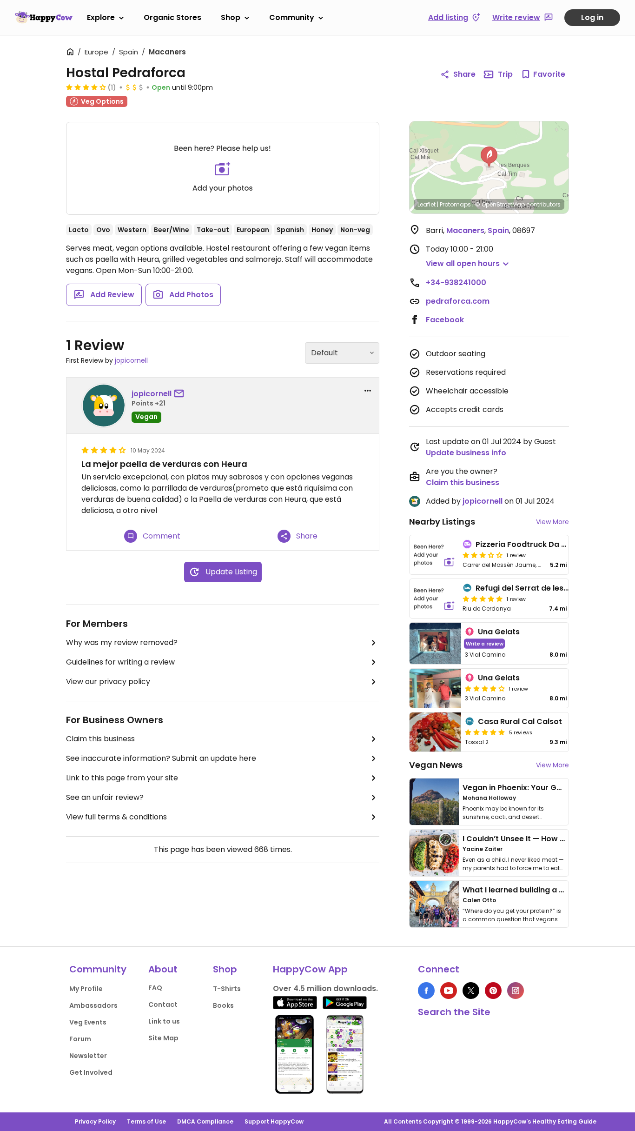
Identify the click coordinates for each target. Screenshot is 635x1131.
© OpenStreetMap (500, 204)
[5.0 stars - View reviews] (482, 598)
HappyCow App (310, 969)
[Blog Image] (434, 801)
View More (552, 521)
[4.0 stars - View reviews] (485, 688)
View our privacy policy (108, 681)
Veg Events (87, 1022)
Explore (101, 17)
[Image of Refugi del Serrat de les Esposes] (434, 598)
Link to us (164, 1021)
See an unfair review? (105, 797)
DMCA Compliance (205, 1121)
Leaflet (426, 204)
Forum (80, 1039)
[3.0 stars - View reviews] (482, 555)
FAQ (155, 987)
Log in (592, 17)
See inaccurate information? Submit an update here (161, 758)
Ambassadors (93, 1005)
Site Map (163, 1038)
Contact (163, 1004)
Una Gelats (499, 631)
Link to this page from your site (122, 777)
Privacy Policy (95, 1121)
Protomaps (455, 204)
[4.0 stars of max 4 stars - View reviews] (86, 87)
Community (291, 17)
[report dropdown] (367, 390)
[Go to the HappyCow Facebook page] (426, 990)
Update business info (466, 452)
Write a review (484, 643)
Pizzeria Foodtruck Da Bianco (531, 544)
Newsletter (88, 1055)
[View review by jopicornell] (103, 405)
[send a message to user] (180, 393)
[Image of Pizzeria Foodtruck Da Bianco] (434, 554)
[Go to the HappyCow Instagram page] (515, 990)
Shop (230, 17)
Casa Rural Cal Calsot (520, 721)
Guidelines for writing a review (120, 662)
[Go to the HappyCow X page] (471, 990)
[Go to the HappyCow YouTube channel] (448, 990)
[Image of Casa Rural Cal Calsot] (435, 732)
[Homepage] (44, 17)
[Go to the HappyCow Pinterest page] (493, 990)
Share (464, 74)
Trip (505, 74)
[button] (489, 157)
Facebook (445, 319)
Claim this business (100, 738)
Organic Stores (172, 17)
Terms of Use (146, 1121)
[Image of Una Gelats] (435, 643)
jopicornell (131, 360)
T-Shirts (227, 988)
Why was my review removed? (122, 642)
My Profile (86, 988)
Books (223, 1005)
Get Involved (90, 1072)
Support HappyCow (274, 1121)
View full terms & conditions (116, 817)
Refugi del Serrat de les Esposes (536, 588)
